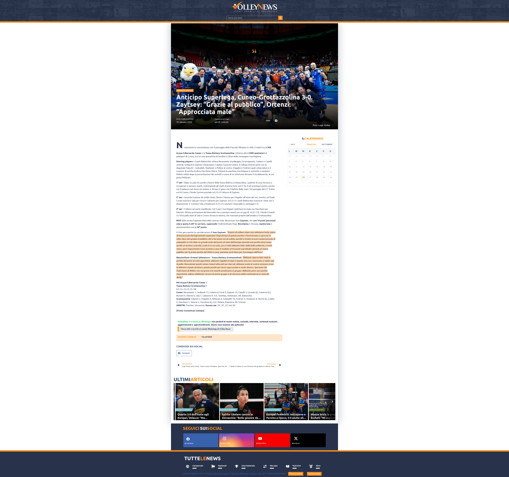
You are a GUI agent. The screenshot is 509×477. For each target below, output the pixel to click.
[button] (276, 121)
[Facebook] (188, 439)
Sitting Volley (316, 409)
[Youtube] (260, 438)
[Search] (280, 18)
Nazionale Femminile (185, 409)
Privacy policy (295, 473)
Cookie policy (314, 473)
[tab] (196, 466)
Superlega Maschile (185, 90)
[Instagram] (224, 438)
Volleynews (206, 337)
